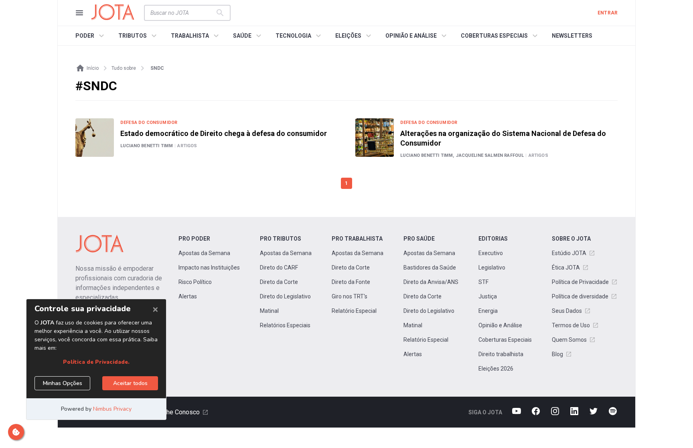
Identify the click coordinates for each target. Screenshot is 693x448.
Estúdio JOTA (569, 253)
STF (483, 282)
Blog (557, 354)
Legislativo (491, 267)
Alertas (187, 296)
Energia (488, 311)
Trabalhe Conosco (175, 412)
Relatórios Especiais (285, 325)
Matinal (269, 311)
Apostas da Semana (204, 253)
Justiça (487, 296)
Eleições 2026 (495, 368)
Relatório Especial (354, 311)
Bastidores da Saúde (429, 267)
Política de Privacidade (580, 282)
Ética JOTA (566, 267)
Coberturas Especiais (505, 340)
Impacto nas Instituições (209, 267)
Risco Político (195, 282)
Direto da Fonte (351, 282)
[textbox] (182, 12)
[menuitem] (91, 35)
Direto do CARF (279, 267)
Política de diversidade (580, 296)
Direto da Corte (279, 282)
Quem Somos (569, 340)
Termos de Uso (571, 325)
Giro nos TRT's (349, 296)
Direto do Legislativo (285, 296)
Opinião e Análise (500, 325)
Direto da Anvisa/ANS (430, 282)
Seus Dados (567, 311)
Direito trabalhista (500, 354)
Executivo (490, 253)
